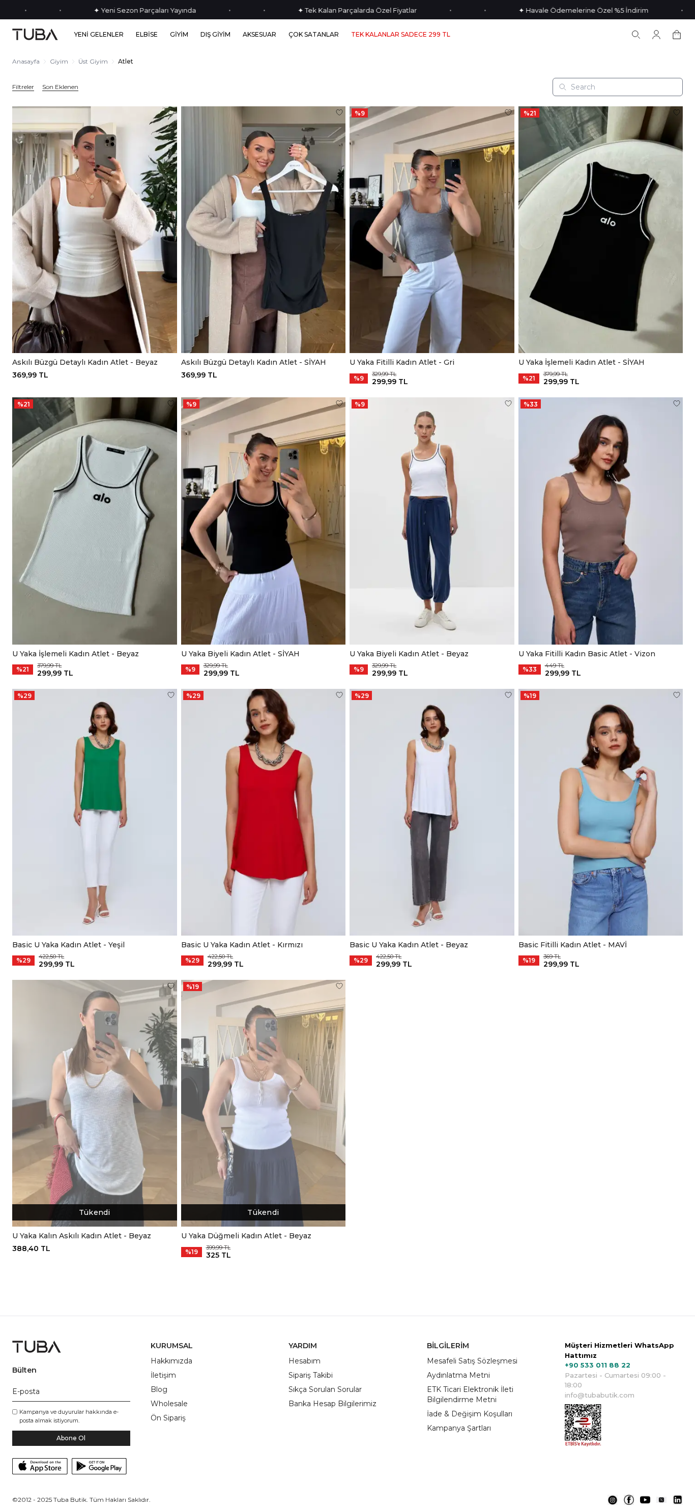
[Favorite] (171, 112)
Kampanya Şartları (459, 1428)
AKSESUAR (259, 35)
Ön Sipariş (168, 1417)
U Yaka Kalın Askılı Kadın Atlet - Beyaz (81, 1235)
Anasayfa (26, 61)
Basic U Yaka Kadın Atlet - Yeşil (68, 944)
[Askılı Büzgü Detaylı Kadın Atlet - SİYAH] (263, 229)
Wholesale (169, 1403)
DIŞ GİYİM (215, 35)
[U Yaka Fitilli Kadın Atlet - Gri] (432, 229)
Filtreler (23, 87)
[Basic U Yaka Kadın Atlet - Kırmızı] (263, 812)
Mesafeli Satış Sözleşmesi (472, 1360)
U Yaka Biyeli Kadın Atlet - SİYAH (240, 653)
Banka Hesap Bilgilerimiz (332, 1403)
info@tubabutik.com (599, 1395)
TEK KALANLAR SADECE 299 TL (400, 35)
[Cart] (677, 34)
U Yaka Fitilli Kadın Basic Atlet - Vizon (586, 653)
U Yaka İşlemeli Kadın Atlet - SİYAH (581, 362)
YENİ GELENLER (99, 35)
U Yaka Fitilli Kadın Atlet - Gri (402, 362)
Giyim (59, 61)
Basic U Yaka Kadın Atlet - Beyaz (409, 944)
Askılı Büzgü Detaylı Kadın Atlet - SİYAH (253, 362)
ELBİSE (147, 35)
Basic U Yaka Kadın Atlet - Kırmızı (242, 944)
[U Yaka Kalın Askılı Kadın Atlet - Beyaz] (94, 1103)
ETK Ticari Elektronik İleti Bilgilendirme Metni (470, 1394)
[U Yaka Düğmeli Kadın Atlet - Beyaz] (263, 1103)
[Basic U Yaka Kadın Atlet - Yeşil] (94, 812)
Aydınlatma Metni (458, 1375)
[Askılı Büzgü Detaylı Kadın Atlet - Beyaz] (94, 229)
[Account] (656, 34)
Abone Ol (70, 1438)
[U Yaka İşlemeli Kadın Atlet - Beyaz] (94, 520)
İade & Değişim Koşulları (469, 1413)
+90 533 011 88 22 (597, 1365)
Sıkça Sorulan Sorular (325, 1389)
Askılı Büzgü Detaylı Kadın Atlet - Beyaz (85, 362)
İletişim (163, 1375)
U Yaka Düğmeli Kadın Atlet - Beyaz (246, 1235)
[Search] (636, 34)
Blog (159, 1389)
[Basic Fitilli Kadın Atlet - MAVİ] (600, 812)
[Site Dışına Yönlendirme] (612, 1500)
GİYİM (179, 35)
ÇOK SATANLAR (313, 35)
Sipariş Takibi (310, 1375)
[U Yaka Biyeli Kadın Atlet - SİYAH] (263, 520)
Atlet (125, 61)
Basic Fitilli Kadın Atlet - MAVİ (572, 944)
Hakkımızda (171, 1360)
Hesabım (304, 1360)
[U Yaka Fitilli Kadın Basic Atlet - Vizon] (600, 520)
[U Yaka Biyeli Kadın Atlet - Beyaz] (432, 520)
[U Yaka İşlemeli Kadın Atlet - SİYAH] (600, 229)
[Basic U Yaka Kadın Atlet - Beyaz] (432, 812)
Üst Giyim (93, 61)
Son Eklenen (60, 87)
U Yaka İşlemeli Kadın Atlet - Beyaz (75, 653)
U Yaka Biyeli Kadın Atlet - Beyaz (409, 653)
